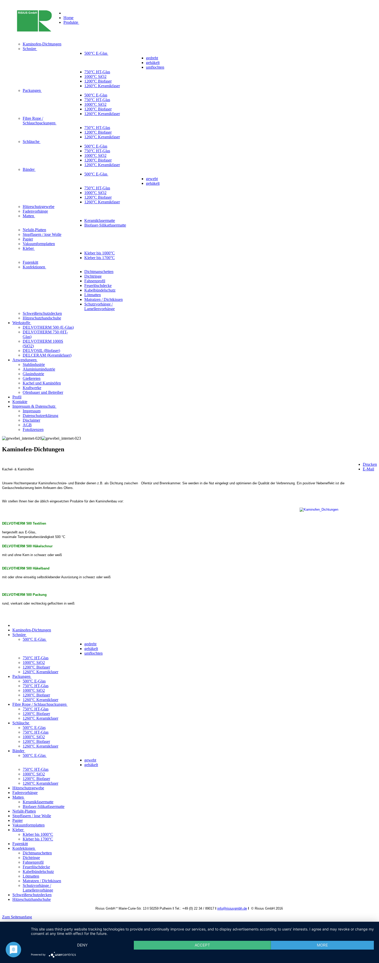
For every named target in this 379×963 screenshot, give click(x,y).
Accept (202, 945)
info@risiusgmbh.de (232, 908)
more (322, 945)
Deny (82, 945)
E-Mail (368, 469)
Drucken (370, 464)
